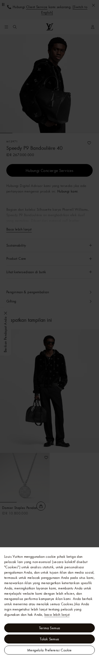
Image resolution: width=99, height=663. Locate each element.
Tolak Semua (49, 639)
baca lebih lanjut (57, 614)
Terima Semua (49, 628)
